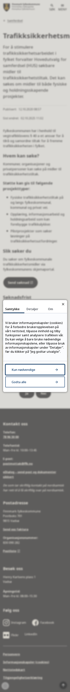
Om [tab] (50, 309)
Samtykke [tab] (12, 309)
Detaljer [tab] (32, 309)
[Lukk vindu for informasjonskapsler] (63, 304)
